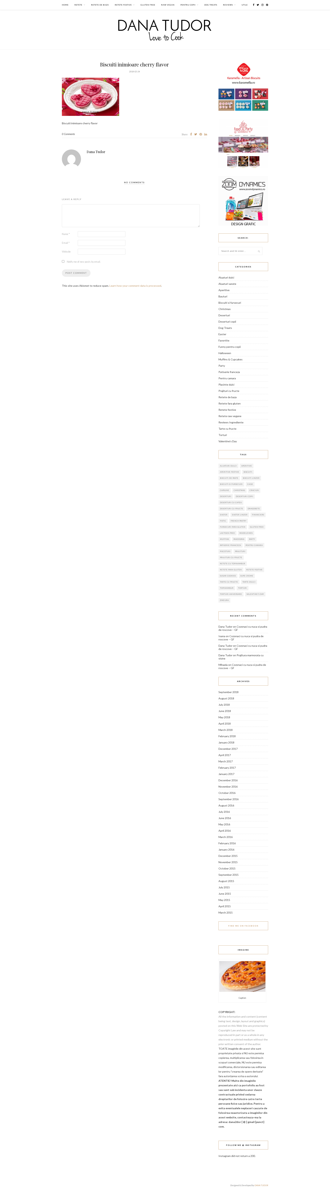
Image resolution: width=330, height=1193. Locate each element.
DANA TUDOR (261, 1185)
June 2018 (224, 711)
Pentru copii (188, 5)
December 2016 (228, 780)
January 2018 (226, 742)
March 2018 (225, 729)
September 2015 (228, 874)
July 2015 (224, 887)
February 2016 (227, 843)
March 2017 (225, 761)
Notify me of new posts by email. (84, 261)
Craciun (254, 490)
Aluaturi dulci (226, 277)
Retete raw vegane (229, 416)
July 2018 (224, 704)
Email (66, 242)
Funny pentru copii (229, 346)
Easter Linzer (239, 515)
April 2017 (224, 755)
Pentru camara (227, 378)
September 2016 (228, 799)
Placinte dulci (226, 384)
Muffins (224, 539)
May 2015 (224, 900)
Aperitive (224, 290)
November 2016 (228, 786)
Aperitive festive (229, 472)
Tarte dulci (249, 582)
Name (66, 234)
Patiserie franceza (229, 372)
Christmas (224, 309)
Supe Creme (246, 576)
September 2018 (228, 692)
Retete (78, 5)
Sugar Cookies (228, 576)
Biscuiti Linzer (251, 478)
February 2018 (227, 736)
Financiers (258, 515)
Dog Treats (210, 5)
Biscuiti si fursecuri (229, 302)
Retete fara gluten (229, 403)
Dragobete (254, 509)
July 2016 (224, 811)
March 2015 (225, 912)
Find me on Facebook (243, 926)
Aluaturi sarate (227, 283)
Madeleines (246, 533)
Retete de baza (100, 5)
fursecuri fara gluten (232, 527)
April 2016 (224, 830)
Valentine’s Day (227, 441)
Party (221, 365)
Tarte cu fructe (227, 428)
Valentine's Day (255, 594)
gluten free (257, 527)
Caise (250, 484)
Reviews (228, 5)
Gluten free (148, 5)
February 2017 (227, 767)
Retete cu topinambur (232, 564)
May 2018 (224, 717)
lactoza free (227, 533)
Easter (222, 334)
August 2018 (226, 698)
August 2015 (226, 881)
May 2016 (224, 824)
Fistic (223, 521)
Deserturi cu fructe (231, 509)
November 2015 (228, 862)
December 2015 (228, 855)
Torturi (222, 435)
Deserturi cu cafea (231, 502)
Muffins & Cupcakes (230, 359)
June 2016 (224, 818)
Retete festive (123, 5)
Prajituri (240, 551)
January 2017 (226, 774)
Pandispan (239, 539)
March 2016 (225, 837)
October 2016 (226, 792)
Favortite (223, 340)
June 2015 (224, 893)
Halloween (224, 353)
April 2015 (224, 906)
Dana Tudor (96, 151)
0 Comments (68, 134)
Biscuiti (248, 472)
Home (65, 5)
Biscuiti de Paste (229, 478)
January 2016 (226, 849)
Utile (245, 5)
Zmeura (224, 600)
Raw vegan (168, 5)
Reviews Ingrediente (230, 422)
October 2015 (226, 868)
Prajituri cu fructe (228, 390)
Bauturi (222, 296)
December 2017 (228, 748)
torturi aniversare (231, 594)
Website (66, 251)
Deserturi (224, 315)
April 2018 (224, 723)
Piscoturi (225, 551)
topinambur (227, 588)
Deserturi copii (227, 321)
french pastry (238, 521)
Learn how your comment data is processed (135, 285)
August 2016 (226, 805)
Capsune (224, 490)
